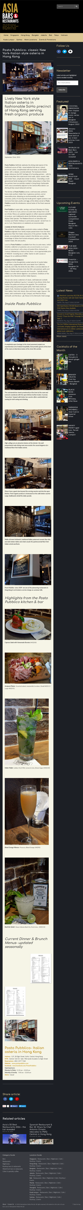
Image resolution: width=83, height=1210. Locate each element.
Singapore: (33, 1159)
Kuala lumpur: (34, 1192)
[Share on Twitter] (11, 1099)
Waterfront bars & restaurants (13, 1169)
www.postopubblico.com (20, 1063)
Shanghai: (33, 1187)
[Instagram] (70, 51)
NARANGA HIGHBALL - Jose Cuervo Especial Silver (74, 411)
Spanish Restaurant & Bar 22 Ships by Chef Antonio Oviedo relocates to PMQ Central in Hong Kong (41, 1129)
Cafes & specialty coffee (10, 1171)
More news (61, 336)
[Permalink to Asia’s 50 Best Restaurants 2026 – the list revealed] (14, 1139)
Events (39, 1161)
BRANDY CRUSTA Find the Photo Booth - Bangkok (74, 379)
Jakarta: (32, 1173)
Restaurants (6, 1161)
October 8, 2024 (35, 1136)
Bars (4, 1159)
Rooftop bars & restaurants (12, 1166)
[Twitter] (64, 51)
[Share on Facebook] (5, 1099)
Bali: (31, 1178)
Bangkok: (33, 1168)
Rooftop (32, 1161)
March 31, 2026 (8, 1131)
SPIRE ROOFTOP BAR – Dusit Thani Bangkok (74, 178)
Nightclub (54, 1159)
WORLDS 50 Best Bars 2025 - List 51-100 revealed (74, 152)
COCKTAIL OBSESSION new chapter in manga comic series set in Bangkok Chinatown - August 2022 (74, 115)
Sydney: (32, 1197)
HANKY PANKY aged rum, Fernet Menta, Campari (74, 430)
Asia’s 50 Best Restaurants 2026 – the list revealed (14, 1127)
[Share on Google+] (17, 1099)
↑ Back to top (76, 1204)
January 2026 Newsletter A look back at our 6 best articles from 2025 (74, 135)
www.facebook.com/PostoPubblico (24, 1066)
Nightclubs (6, 1164)
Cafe (60, 1159)
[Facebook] (59, 51)
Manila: (32, 1183)
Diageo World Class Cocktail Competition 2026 (74, 237)
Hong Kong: (34, 1164)
